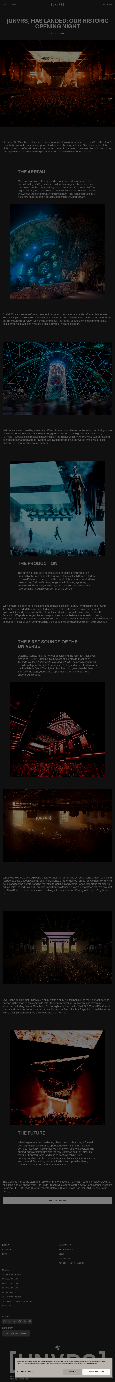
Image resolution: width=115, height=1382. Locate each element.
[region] (64, 1368)
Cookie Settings (25, 1371)
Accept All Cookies (96, 1372)
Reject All (72, 1372)
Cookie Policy (91, 1363)
